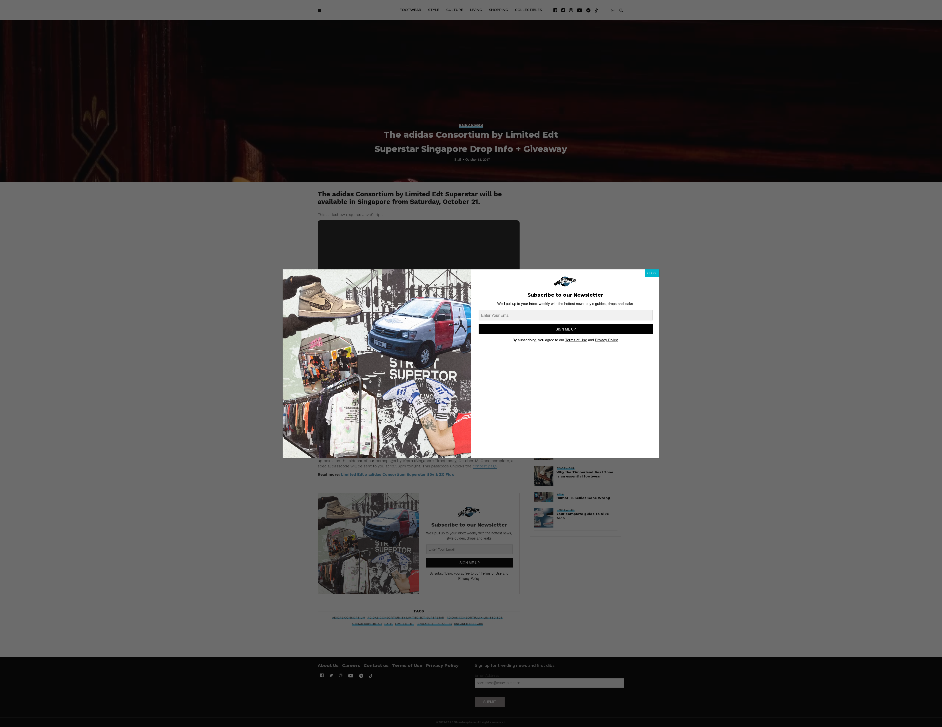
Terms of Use (576, 339)
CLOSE (652, 273)
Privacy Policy (606, 339)
